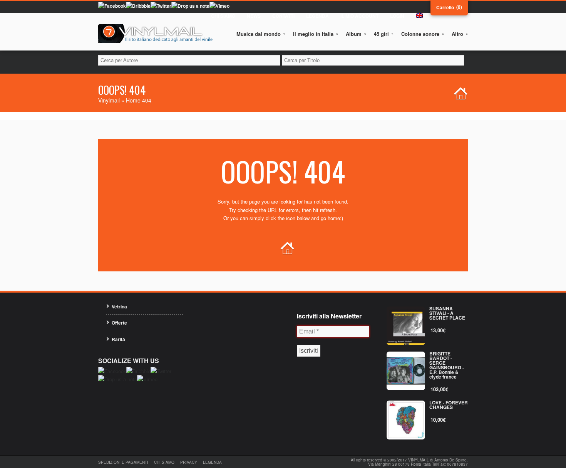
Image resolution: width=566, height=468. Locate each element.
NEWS (254, 15)
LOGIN (397, 15)
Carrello (445, 7)
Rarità (118, 339)
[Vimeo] (219, 5)
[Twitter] (161, 5)
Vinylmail (109, 100)
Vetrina (119, 306)
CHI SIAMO (223, 15)
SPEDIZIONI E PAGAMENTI (123, 462)
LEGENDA (317, 15)
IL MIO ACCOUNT (359, 15)
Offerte (119, 322)
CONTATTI (283, 15)
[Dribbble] (138, 5)
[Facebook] (112, 5)
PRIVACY (188, 462)
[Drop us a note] (190, 5)
